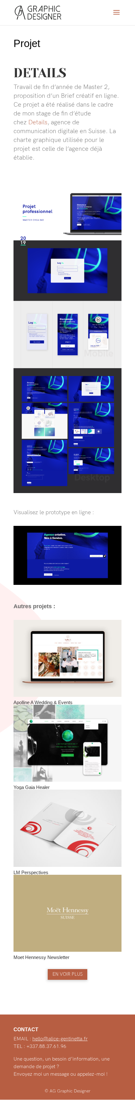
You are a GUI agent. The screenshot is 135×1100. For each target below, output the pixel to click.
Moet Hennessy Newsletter (41, 957)
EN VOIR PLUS (67, 974)
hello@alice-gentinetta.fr (60, 1039)
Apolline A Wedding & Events (43, 702)
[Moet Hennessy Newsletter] (68, 913)
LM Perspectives (31, 872)
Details (37, 122)
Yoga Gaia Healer (32, 787)
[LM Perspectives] (68, 828)
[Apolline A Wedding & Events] (68, 658)
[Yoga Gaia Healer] (68, 743)
